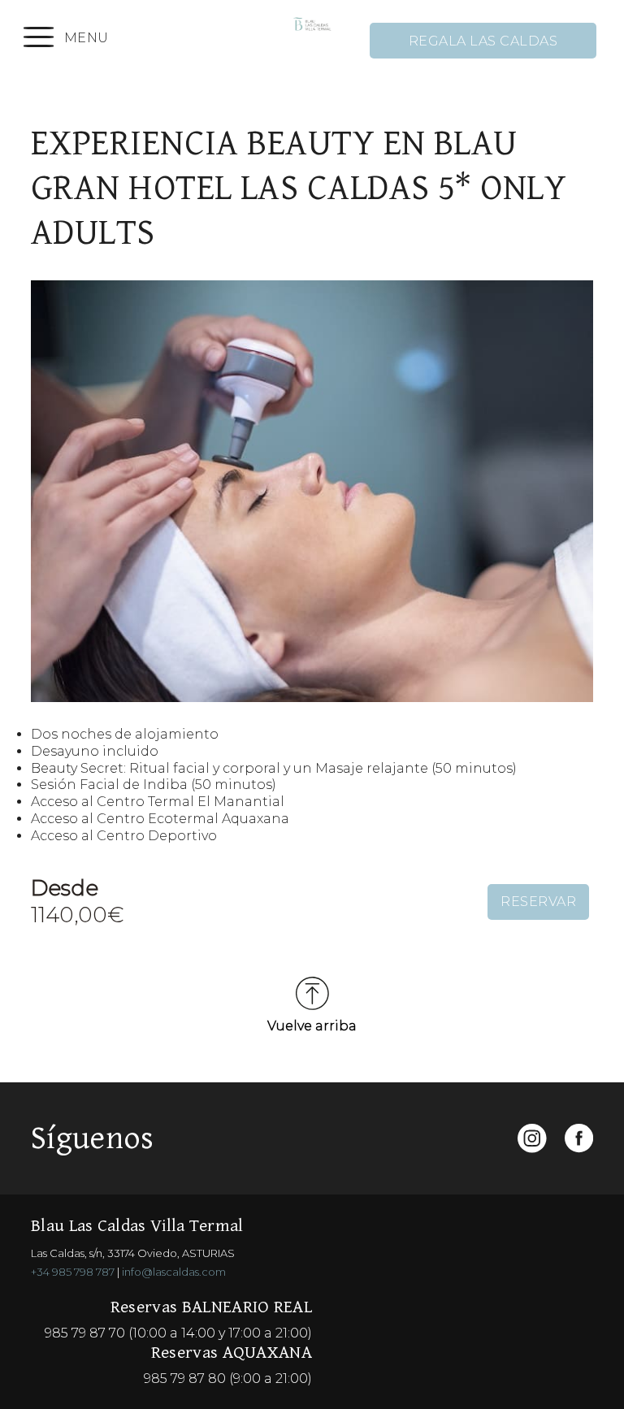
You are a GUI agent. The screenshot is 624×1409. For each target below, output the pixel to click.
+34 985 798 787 (73, 1271)
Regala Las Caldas (483, 41)
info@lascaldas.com (174, 1271)
